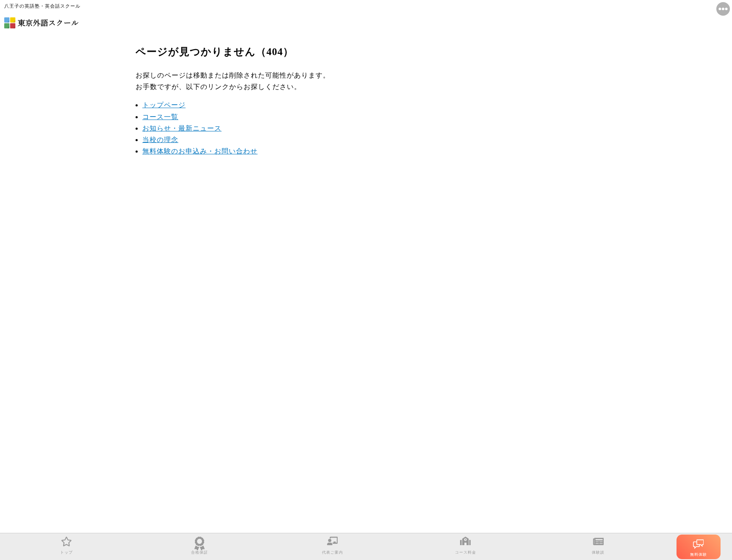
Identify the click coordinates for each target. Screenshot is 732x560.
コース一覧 (160, 116)
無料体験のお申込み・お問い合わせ (200, 151)
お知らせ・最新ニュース (182, 128)
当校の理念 (160, 139)
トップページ (164, 105)
